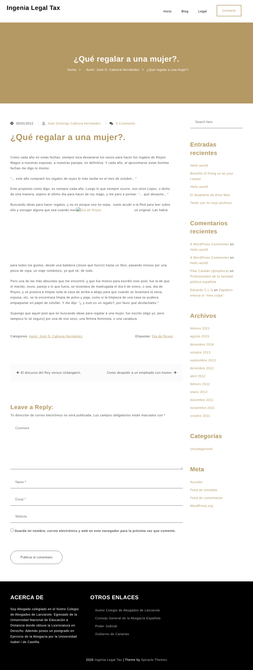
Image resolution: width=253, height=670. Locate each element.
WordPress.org (201, 506)
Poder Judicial (106, 626)
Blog (185, 11)
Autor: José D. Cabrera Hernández (56, 336)
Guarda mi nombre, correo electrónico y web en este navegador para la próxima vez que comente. (95, 531)
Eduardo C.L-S (201, 290)
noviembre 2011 (202, 408)
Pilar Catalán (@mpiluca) (209, 271)
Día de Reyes (162, 336)
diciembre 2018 (202, 344)
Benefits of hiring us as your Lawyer (211, 176)
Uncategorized (201, 449)
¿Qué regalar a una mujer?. (68, 137)
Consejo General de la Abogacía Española (128, 618)
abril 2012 (198, 376)
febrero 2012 (200, 384)
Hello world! (199, 165)
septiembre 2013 (203, 360)
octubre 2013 (200, 352)
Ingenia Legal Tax (33, 7)
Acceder (196, 482)
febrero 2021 (200, 328)
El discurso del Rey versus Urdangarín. (51, 372)
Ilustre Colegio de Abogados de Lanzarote (127, 610)
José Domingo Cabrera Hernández (74, 123)
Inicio (167, 11)
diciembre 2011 (202, 400)
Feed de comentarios (206, 498)
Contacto (229, 10)
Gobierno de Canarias (112, 634)
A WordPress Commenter (209, 244)
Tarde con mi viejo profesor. (211, 203)
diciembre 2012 (202, 368)
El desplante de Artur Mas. (210, 195)
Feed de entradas (203, 490)
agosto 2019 (199, 336)
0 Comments (125, 123)
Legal (202, 11)
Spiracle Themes (154, 660)
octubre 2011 (200, 416)
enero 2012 (199, 392)
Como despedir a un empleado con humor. (139, 372)
